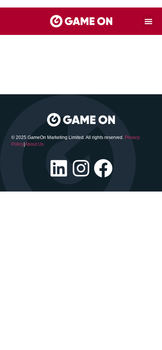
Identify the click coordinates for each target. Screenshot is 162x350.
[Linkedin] (58, 168)
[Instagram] (81, 168)
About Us (34, 144)
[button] (148, 21)
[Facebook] (103, 168)
